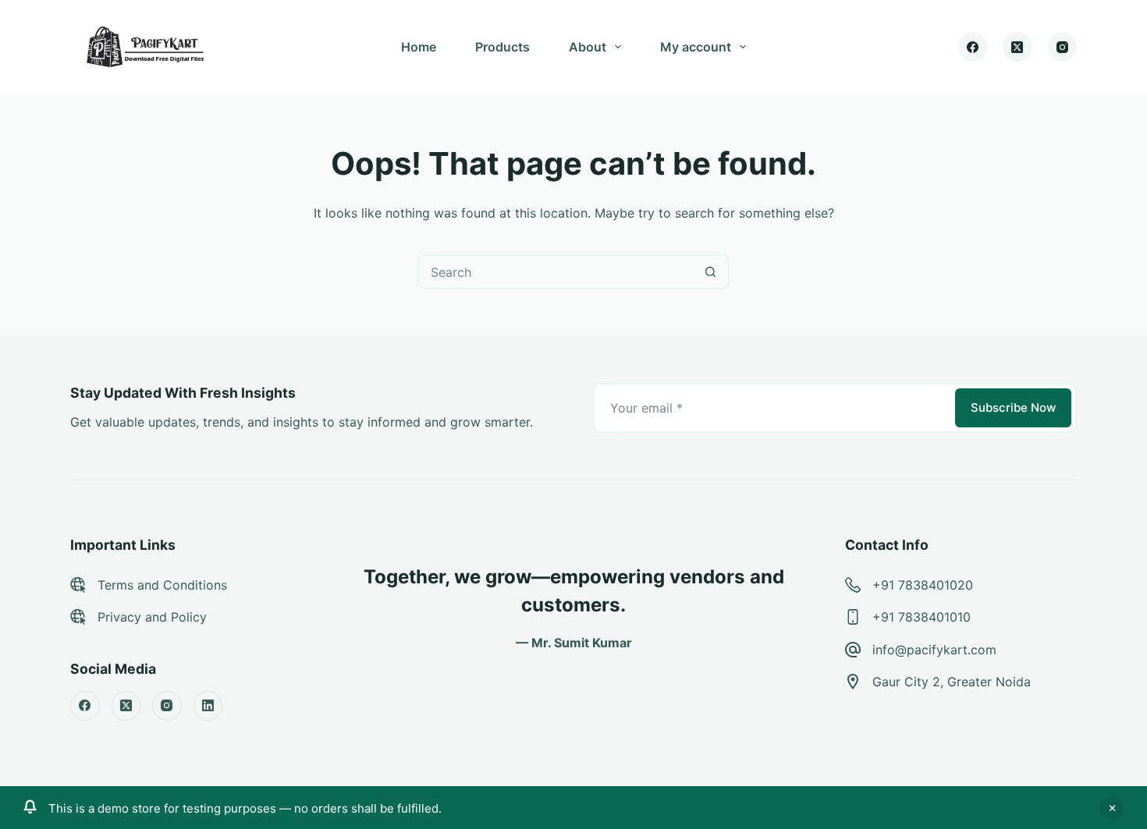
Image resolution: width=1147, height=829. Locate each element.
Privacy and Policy (152, 617)
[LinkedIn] (208, 706)
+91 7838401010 (921, 617)
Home (418, 47)
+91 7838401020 (922, 585)
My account (695, 47)
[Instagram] (1063, 47)
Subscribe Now (1013, 407)
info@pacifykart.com (934, 649)
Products (502, 47)
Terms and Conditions (162, 585)
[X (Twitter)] (1017, 47)
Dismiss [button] (1112, 808)
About (587, 47)
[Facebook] (973, 47)
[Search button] (710, 271)
